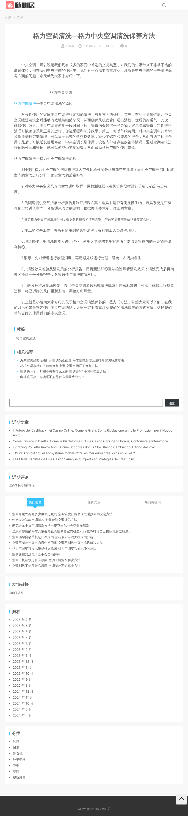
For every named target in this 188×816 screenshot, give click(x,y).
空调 (20, 17)
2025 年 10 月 (23, 673)
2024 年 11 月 (23, 697)
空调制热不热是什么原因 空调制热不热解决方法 (46, 566)
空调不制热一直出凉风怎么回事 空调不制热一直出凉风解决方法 (57, 543)
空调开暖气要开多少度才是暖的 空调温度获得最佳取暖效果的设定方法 (62, 514)
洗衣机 (17, 753)
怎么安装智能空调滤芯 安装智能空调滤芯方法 (44, 520)
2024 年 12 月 (23, 691)
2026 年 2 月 (22, 649)
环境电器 (19, 759)
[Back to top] (181, 799)
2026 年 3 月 (22, 643)
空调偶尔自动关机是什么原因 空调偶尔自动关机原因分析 (52, 537)
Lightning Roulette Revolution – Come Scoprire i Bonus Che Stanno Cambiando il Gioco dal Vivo (84, 447)
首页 (8, 17)
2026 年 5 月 (22, 632)
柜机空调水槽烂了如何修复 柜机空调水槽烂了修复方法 (59, 366)
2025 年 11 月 (23, 667)
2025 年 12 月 (23, 661)
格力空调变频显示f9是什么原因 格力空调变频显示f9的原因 (54, 548)
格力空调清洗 (25, 103)
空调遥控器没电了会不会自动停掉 (36, 554)
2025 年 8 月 (22, 685)
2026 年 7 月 (22, 620)
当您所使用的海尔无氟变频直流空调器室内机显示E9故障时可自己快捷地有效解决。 (72, 531)
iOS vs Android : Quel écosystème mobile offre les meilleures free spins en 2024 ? (74, 453)
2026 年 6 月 (22, 626)
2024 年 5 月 (22, 709)
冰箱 (16, 741)
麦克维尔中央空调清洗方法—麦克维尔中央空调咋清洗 (50, 525)
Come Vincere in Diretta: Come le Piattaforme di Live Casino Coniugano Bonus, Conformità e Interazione (90, 441)
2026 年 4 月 (22, 638)
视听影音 (19, 777)
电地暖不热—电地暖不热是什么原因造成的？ (52, 377)
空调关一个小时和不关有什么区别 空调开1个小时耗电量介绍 (63, 371)
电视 (16, 765)
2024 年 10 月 (23, 703)
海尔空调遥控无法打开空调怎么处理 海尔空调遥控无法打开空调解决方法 (72, 360)
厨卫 (16, 747)
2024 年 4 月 (22, 715)
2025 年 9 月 (22, 679)
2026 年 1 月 (22, 655)
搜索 (172, 403)
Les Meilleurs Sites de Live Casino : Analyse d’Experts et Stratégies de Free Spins (74, 459)
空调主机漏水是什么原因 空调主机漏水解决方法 (46, 560)
